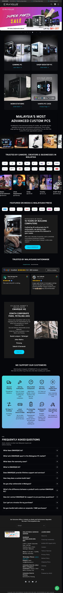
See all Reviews (34, 264)
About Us (44, 535)
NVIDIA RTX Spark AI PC (48, 543)
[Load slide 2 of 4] (27, 32)
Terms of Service (46, 550)
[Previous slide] (21, 32)
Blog (42, 569)
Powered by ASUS (46, 573)
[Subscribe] (44, 526)
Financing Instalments (47, 539)
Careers (43, 547)
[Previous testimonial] (1, 181)
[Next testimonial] (59, 181)
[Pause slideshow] (40, 32)
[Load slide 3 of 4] (30, 32)
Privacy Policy (45, 554)
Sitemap (43, 565)
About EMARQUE (32, 247)
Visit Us (19, 352)
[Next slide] (36, 32)
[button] (58, 4)
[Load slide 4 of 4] (32, 32)
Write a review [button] (52, 270)
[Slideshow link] (31, 18)
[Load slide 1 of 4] (25, 32)
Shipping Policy (45, 562)
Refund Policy (45, 558)
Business (13, 1)
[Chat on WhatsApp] (57, 588)
